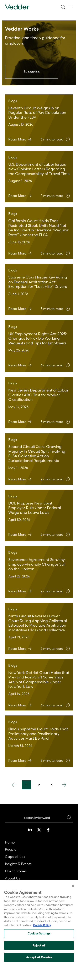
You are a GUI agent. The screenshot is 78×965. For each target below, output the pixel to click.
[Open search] (63, 7)
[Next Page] (64, 784)
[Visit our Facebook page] (48, 830)
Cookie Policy (42, 925)
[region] (39, 922)
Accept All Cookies (39, 957)
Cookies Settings (39, 933)
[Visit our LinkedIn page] (30, 830)
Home (10, 842)
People (10, 849)
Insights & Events (18, 864)
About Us (12, 878)
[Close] (73, 885)
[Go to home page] (17, 7)
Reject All (39, 945)
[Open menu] (70, 7)
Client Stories (15, 871)
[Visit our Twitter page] (39, 830)
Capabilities (15, 856)
